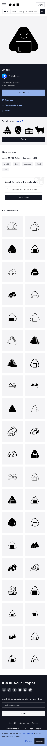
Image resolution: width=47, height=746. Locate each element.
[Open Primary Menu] (4, 5)
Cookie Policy (27, 733)
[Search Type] (6, 11)
